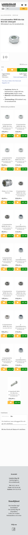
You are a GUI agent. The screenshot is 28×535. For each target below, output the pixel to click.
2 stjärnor (3, 416)
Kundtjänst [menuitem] (14, 507)
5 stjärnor (8, 416)
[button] (3, 9)
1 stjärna (2, 416)
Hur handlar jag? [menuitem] (14, 505)
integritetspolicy (16, 467)
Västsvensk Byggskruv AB (20, 77)
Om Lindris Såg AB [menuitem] (14, 509)
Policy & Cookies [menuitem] (14, 513)
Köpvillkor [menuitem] (14, 511)
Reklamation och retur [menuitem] (14, 515)
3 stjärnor (5, 416)
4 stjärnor (6, 416)
